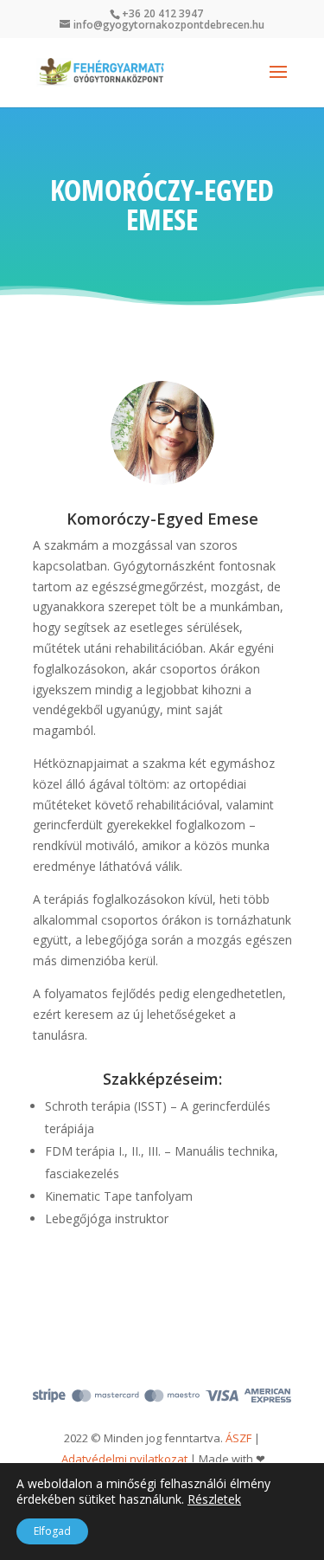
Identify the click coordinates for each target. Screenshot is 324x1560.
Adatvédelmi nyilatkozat (124, 1459)
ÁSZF (238, 1438)
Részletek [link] (214, 1499)
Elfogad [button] (52, 1531)
